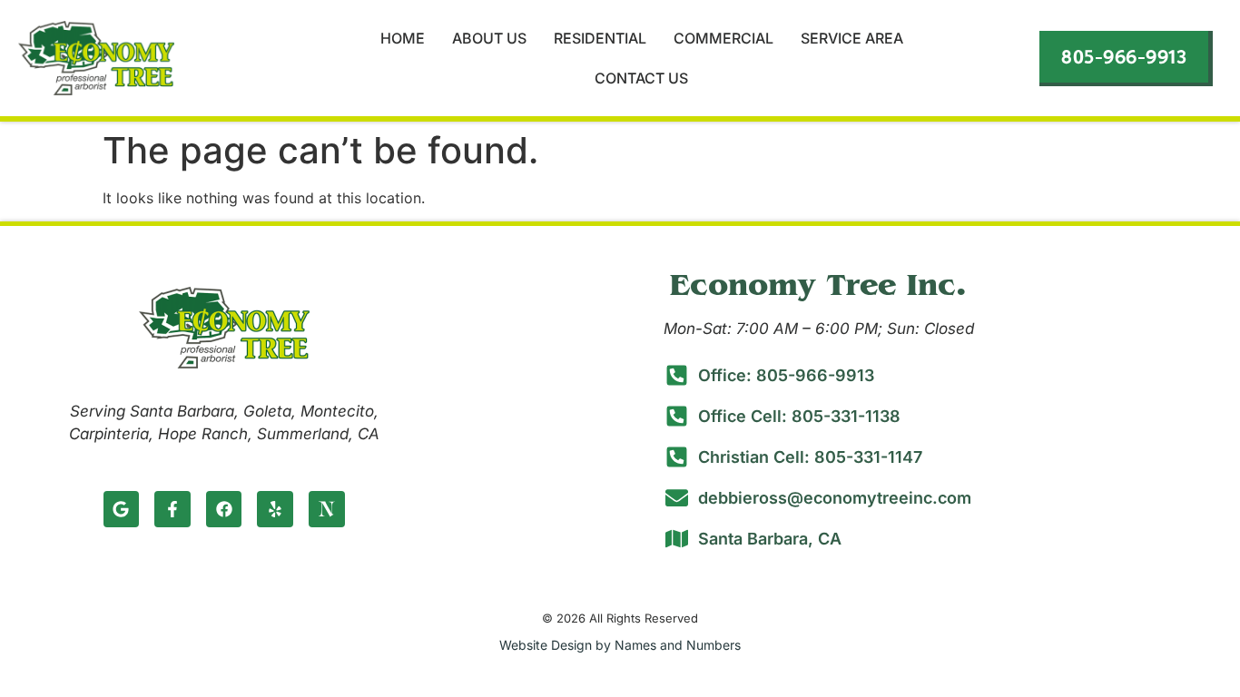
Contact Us (641, 78)
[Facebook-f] (172, 509)
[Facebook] (224, 509)
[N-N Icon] (327, 509)
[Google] (121, 509)
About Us (489, 38)
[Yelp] (275, 509)
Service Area (852, 38)
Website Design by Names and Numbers (620, 645)
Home (402, 38)
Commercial (723, 38)
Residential (600, 38)
